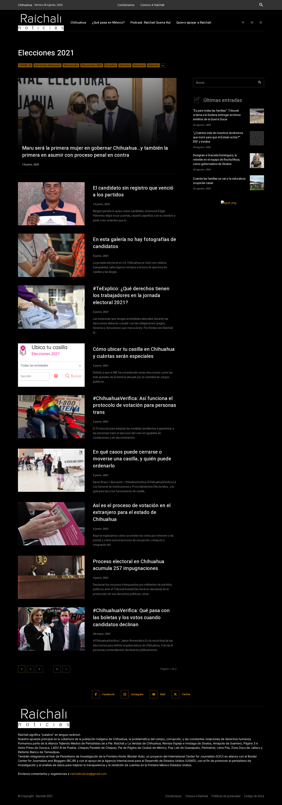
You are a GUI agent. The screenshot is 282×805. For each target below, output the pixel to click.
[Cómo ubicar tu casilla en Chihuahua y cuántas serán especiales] (51, 365)
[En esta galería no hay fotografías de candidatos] (51, 255)
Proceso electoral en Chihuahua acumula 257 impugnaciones (128, 565)
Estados (110, 65)
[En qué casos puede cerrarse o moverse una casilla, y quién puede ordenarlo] (51, 470)
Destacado (71, 65)
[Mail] (154, 694)
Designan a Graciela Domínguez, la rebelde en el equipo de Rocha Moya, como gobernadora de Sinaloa (216, 159)
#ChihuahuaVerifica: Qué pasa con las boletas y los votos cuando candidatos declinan (131, 617)
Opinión (153, 65)
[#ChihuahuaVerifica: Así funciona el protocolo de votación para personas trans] (51, 416)
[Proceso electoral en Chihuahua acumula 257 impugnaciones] (51, 577)
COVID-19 (25, 65)
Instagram (137, 694)
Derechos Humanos (47, 65)
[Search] (259, 82)
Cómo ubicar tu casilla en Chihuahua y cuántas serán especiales (134, 353)
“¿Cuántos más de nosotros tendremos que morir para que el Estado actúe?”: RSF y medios (218, 137)
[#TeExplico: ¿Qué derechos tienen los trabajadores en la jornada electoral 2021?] (51, 307)
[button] (261, 5)
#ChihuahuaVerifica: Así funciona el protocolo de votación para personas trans (134, 405)
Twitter (186, 694)
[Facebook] (243, 22)
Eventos (125, 65)
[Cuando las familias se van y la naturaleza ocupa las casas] (257, 182)
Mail (162, 694)
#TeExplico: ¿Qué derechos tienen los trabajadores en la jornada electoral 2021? (131, 295)
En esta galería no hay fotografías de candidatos (134, 243)
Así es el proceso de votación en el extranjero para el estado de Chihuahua (132, 512)
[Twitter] (260, 22)
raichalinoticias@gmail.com (88, 773)
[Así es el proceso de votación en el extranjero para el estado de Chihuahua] (51, 524)
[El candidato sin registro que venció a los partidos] (51, 204)
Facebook (108, 694)
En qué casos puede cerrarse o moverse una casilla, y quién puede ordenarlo (132, 458)
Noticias (139, 65)
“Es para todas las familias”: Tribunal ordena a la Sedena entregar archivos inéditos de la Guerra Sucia (217, 115)
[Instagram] (252, 22)
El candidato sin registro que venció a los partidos (133, 191)
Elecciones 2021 (92, 65)
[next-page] (66, 669)
